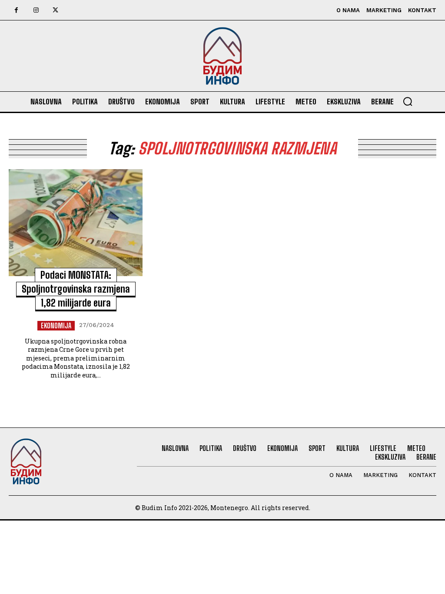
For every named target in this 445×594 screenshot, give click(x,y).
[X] (55, 10)
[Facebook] (16, 10)
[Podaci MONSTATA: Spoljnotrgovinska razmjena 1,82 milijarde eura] (76, 222)
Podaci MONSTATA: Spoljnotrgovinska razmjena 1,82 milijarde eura (76, 289)
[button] (407, 101)
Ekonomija (56, 325)
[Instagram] (35, 10)
